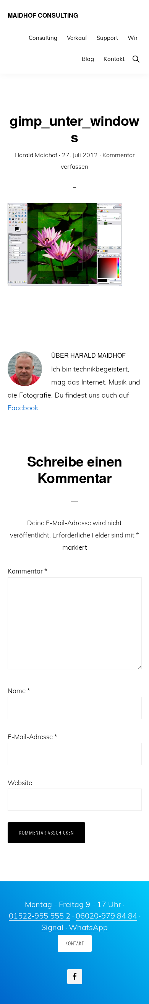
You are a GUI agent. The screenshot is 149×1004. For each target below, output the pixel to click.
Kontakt (74, 943)
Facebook (23, 407)
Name (19, 691)
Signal (52, 927)
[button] (135, 58)
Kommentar (27, 571)
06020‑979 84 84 (106, 915)
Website (20, 783)
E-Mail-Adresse (32, 737)
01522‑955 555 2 (39, 915)
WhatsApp (88, 927)
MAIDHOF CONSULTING (43, 15)
